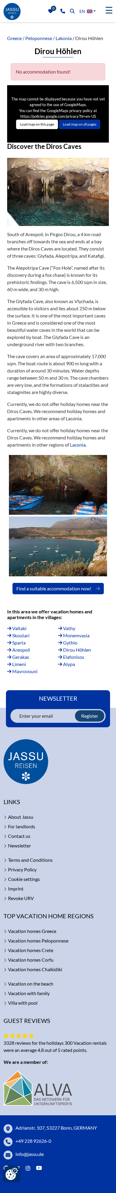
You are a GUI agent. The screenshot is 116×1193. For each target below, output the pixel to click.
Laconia (78, 444)
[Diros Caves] (58, 485)
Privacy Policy (22, 869)
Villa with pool (22, 1003)
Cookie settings (24, 879)
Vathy (68, 628)
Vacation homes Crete (30, 950)
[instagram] (28, 1168)
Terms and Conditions (30, 860)
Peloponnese (38, 38)
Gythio (69, 642)
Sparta (18, 642)
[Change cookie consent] (11, 1174)
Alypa (68, 664)
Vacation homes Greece (32, 931)
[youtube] (40, 1168)
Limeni (18, 664)
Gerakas (20, 657)
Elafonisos (73, 657)
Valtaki (18, 628)
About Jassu (20, 817)
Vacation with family (29, 993)
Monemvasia (76, 635)
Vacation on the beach (30, 983)
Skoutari (20, 635)
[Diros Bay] (58, 546)
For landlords (21, 826)
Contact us (19, 836)
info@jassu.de (29, 1154)
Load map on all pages (79, 124)
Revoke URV (21, 898)
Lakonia (64, 38)
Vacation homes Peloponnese (38, 940)
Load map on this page (37, 124)
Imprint (15, 888)
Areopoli (20, 650)
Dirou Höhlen (76, 650)
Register (89, 716)
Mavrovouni (24, 671)
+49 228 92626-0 (33, 1141)
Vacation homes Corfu (31, 960)
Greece (14, 38)
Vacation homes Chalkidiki (35, 969)
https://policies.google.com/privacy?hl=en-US (58, 116)
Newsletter (19, 845)
